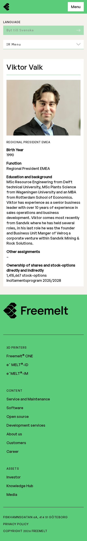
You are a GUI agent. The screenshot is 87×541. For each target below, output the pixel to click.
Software (14, 407)
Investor (13, 477)
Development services (25, 425)
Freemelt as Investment (32, 56)
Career (12, 451)
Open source (17, 416)
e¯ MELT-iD (17, 364)
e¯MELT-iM (17, 373)
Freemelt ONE (19, 356)
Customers (16, 442)
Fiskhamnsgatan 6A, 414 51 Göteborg (35, 517)
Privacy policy (16, 524)
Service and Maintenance (28, 399)
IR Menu (13, 44)
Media (11, 494)
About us (14, 434)
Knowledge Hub (19, 486)
